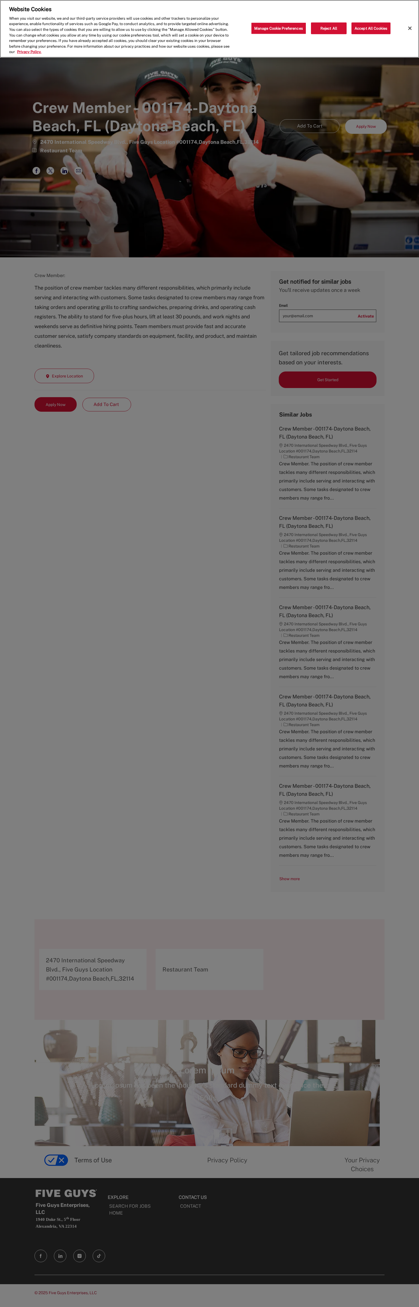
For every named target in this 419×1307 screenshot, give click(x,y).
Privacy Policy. (29, 52)
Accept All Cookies (371, 28)
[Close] (410, 28)
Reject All (328, 28)
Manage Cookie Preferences (278, 28)
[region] (209, 29)
